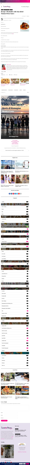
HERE (12, 436)
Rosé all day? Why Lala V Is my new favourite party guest (6, 397)
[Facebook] (1, 71)
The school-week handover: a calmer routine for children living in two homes (22, 384)
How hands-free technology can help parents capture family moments (7, 384)
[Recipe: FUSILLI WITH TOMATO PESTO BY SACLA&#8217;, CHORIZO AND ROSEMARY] (5, 81)
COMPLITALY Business (7, 460)
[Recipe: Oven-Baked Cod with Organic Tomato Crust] (24, 81)
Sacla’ (13, 33)
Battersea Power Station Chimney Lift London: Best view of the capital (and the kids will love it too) (7, 172)
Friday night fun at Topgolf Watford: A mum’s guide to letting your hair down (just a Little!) (22, 398)
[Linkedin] (2, 71)
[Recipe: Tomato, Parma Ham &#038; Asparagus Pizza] (14, 81)
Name (2, 412)
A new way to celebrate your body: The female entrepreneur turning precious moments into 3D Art (5, 454)
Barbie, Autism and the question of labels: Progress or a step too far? (7, 186)
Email (2, 415)
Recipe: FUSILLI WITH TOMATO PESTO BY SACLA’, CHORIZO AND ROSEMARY (5, 85)
